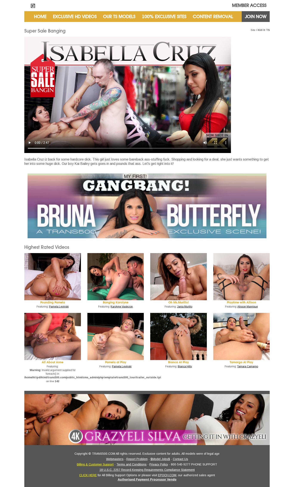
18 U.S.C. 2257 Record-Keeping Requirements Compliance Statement (147, 470)
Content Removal (213, 16)
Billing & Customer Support (95, 464)
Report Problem (137, 459)
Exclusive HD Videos (75, 16)
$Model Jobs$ (160, 459)
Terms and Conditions (131, 464)
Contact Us (180, 459)
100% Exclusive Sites (164, 16)
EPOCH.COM (167, 475)
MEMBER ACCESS (249, 5)
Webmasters (115, 459)
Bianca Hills (185, 366)
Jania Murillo (184, 306)
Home (40, 16)
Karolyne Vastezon (122, 306)
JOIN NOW (255, 16)
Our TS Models (119, 16)
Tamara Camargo (247, 366)
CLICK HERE (88, 475)
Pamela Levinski (59, 306)
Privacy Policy (158, 464)
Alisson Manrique (247, 306)
